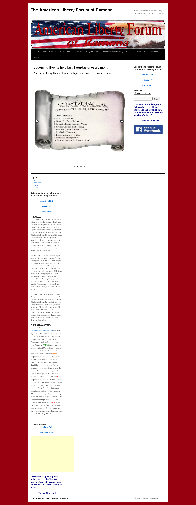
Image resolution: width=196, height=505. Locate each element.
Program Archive (93, 51)
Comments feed (38, 185)
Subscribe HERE (148, 74)
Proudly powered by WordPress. (148, 498)
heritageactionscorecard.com (42, 330)
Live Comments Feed (46, 432)
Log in (35, 180)
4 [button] (84, 166)
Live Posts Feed (46, 427)
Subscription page (133, 51)
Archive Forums (148, 85)
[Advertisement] (52, 454)
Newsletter (79, 51)
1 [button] (74, 166)
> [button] (122, 121)
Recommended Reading (113, 51)
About (43, 51)
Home (36, 51)
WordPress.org (38, 188)
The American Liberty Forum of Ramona (72, 10)
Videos (36, 57)
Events (61, 51)
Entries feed (37, 182)
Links (69, 51)
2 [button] (77, 166)
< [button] (37, 121)
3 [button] (81, 166)
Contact (52, 51)
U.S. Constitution (150, 51)
